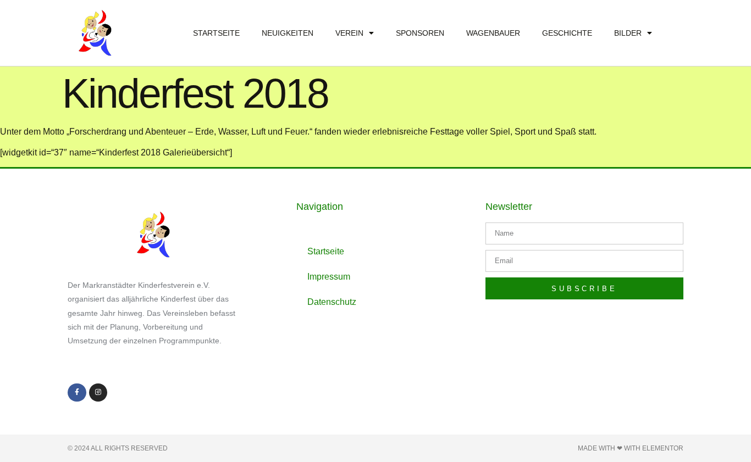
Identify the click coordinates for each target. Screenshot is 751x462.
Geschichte (567, 33)
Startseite (216, 33)
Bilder (628, 33)
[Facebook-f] (77, 392)
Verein (349, 33)
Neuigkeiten (287, 33)
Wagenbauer (493, 33)
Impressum (328, 276)
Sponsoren (420, 33)
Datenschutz (331, 302)
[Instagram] (98, 392)
